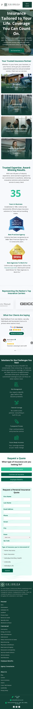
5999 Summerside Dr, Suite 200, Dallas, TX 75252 (17, 703)
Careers (3, 677)
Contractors (4, 629)
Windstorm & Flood (6, 623)
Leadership (4, 688)
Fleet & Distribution (6, 634)
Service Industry (5, 655)
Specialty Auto (5, 620)
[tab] (16, 469)
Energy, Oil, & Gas (5, 632)
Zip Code (6, 541)
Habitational (4, 637)
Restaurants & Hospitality (8, 650)
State (5, 534)
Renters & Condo (5, 617)
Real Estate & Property (7, 647)
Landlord (3, 612)
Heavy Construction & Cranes (9, 639)
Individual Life (4, 610)
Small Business (5, 657)
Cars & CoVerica (5, 680)
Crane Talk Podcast (6, 685)
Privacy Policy (4, 690)
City (4, 528)
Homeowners (4, 607)
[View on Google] (4, 340)
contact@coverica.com (17, 700)
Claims (2, 682)
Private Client (4, 615)
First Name (7, 496)
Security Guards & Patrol (7, 652)
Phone (5, 515)
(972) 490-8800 (17, 697)
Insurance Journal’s (10, 268)
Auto (2, 605)
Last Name (7, 503)
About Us (4, 672)
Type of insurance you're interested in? (15, 547)
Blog (2, 675)
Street (5, 522)
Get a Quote (27, 5)
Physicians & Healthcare (7, 644)
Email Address (8, 509)
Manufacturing (5, 642)
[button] (2, 4)
